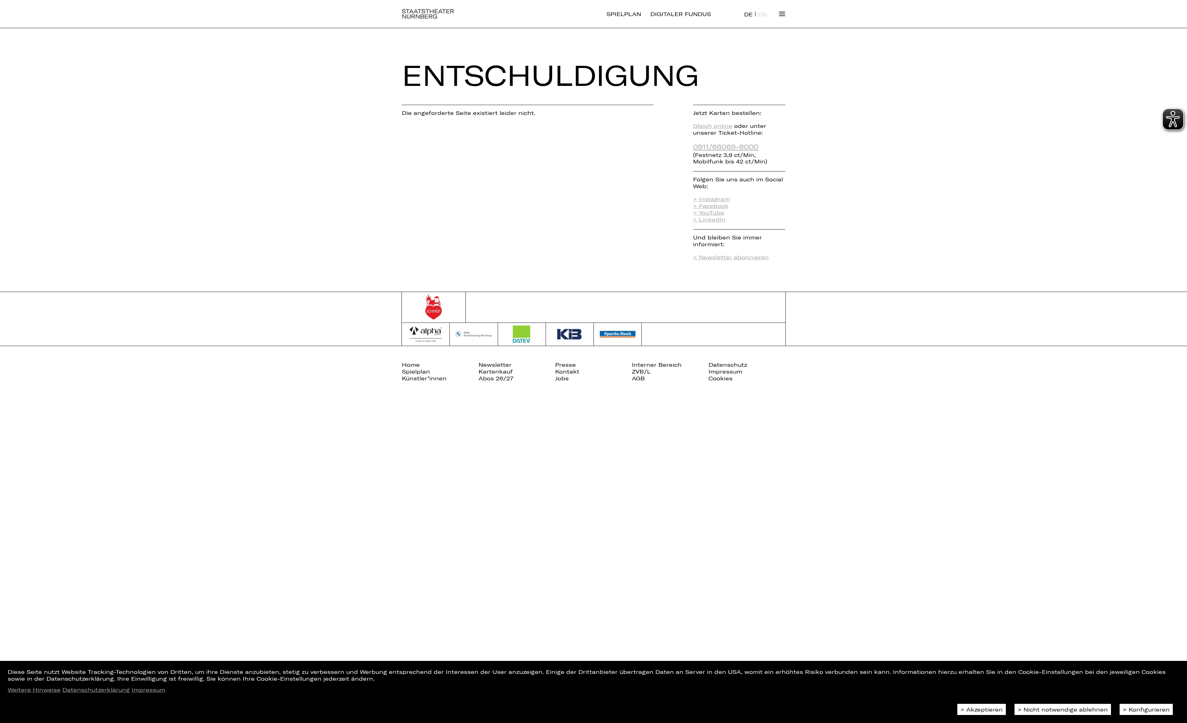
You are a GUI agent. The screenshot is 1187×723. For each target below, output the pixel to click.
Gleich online (712, 125)
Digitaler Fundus (680, 14)
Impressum (148, 689)
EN (762, 14)
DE (748, 14)
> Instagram (711, 199)
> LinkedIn (709, 219)
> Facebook (711, 205)
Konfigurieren (1149, 709)
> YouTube (708, 212)
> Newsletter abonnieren (731, 257)
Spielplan (623, 14)
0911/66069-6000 (726, 146)
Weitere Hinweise (34, 689)
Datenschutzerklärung (96, 689)
